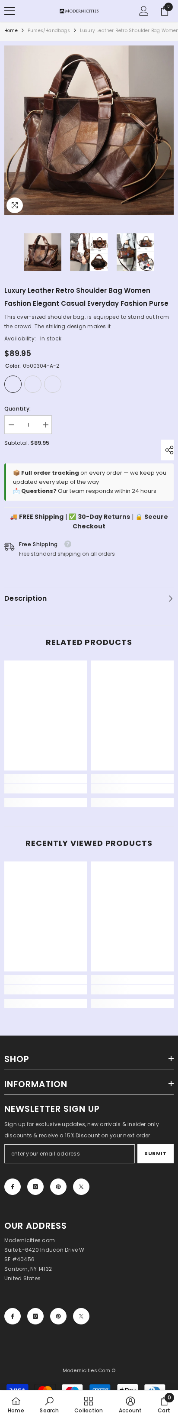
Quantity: (17, 408)
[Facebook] (12, 1186)
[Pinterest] (58, 1186)
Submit (155, 1153)
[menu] (9, 11)
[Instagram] (35, 1186)
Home (11, 30)
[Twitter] (81, 1186)
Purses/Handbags (49, 30)
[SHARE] (167, 450)
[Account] (144, 11)
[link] (45, 788)
